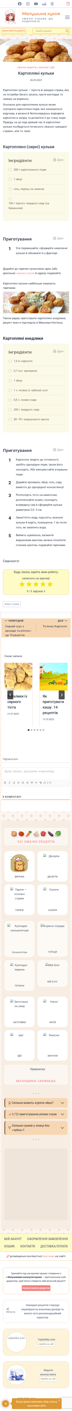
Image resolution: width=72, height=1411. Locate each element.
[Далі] (62, 695)
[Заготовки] (19, 1012)
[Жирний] (5, 782)
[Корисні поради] (52, 939)
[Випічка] (19, 866)
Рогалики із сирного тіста (17, 701)
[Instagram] (28, 3)
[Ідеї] (19, 1045)
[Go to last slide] (10, 695)
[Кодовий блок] (36, 782)
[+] (49, 782)
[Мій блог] (52, 975)
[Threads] (52, 3)
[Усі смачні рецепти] (36, 836)
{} (45, 782)
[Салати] (52, 899)
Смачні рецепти (27, 67)
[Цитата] (31, 782)
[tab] (29, 730)
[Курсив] (9, 782)
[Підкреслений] (14, 782)
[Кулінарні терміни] (19, 975)
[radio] (22, 584)
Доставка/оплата (54, 1246)
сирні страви (11, 604)
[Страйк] (18, 782)
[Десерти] (52, 866)
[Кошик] (69, 4)
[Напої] (52, 1012)
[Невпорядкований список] (27, 782)
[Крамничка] (36, 1074)
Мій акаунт (13, 1239)
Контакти (27, 1246)
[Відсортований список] (22, 782)
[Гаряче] (19, 899)
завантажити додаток (13, 30)
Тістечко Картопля (55, 624)
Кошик (9, 1246)
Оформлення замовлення (47, 1239)
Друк (60, 159)
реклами (48, 1256)
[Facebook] (19, 3)
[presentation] (18, 677)
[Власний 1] (44, 3)
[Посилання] (40, 782)
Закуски (44, 67)
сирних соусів (25, 273)
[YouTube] (36, 3)
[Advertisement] (36, 1184)
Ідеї (52, 67)
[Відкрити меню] (68, 17)
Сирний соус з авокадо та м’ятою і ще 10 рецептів (18, 628)
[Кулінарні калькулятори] (19, 939)
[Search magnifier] (67, 30)
